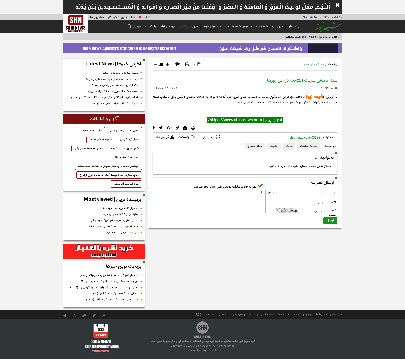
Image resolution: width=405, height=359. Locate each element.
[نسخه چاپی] (187, 64)
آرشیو (309, 314)
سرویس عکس (189, 26)
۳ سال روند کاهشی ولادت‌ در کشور (114, 293)
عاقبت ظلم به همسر (91, 130)
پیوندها (297, 314)
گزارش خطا (162, 137)
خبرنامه (210, 314)
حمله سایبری (254, 146)
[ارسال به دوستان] (193, 64)
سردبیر (137, 26)
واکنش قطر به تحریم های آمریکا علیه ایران (115, 220)
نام (334, 192)
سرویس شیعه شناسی (238, 26)
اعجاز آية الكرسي (129, 139)
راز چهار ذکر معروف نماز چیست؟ (121, 208)
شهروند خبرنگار (117, 17)
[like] (188, 137)
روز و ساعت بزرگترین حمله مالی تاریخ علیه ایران (107, 281)
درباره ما (337, 314)
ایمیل (333, 201)
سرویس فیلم (168, 26)
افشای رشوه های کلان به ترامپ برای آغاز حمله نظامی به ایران (104, 97)
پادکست (150, 26)
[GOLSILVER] (104, 251)
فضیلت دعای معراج (101, 139)
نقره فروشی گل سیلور (126, 184)
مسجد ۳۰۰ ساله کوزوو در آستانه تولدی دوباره (113, 91)
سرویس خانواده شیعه (270, 26)
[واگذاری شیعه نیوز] (202, 47)
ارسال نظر (209, 137)
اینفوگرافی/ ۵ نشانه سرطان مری (121, 214)
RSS (199, 314)
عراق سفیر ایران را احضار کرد (123, 233)
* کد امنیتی (332, 212)
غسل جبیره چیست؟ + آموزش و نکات (112, 299)
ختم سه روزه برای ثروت (125, 148)
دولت (289, 146)
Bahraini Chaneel (127, 157)
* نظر (271, 192)
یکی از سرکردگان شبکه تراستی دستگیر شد (115, 103)
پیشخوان (294, 26)
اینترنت (274, 146)
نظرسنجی (237, 314)
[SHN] (75, 23)
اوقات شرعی (266, 314)
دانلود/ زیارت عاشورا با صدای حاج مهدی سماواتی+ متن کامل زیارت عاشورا (298, 37)
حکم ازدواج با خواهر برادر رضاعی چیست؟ (115, 85)
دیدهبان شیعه (212, 26)
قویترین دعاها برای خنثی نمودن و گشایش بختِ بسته (108, 166)
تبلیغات (251, 314)
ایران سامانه (194, 350)
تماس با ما (97, 17)
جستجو (222, 314)
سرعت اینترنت (308, 146)
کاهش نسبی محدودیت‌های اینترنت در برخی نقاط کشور (300, 166)
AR (148, 17)
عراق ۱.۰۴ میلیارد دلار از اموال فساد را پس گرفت (112, 79)
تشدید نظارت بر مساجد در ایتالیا (121, 73)
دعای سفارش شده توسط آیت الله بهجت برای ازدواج (109, 175)
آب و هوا (283, 314)
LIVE (134, 17)
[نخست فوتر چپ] (102, 338)
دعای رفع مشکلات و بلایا (89, 148)
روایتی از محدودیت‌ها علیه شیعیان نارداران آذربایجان (104, 287)
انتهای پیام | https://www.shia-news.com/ (245, 120)
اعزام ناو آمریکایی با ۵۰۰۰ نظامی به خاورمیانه (114, 226)
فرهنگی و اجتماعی (314, 64)
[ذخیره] (199, 64)
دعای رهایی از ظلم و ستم (124, 130)
